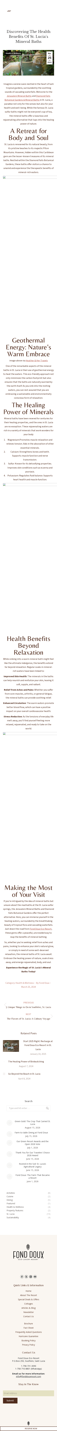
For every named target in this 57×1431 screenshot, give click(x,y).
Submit (10, 1400)
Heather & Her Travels (37, 360)
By (42, 983)
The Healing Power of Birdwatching (26, 1061)
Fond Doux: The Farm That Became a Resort (32, 1176)
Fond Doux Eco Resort (41, 929)
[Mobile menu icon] (9, 11)
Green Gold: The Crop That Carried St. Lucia (32, 1122)
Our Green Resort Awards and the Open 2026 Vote (33, 1142)
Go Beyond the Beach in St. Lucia (24, 1073)
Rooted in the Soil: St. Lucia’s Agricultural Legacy (32, 1165)
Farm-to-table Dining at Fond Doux (31, 1132)
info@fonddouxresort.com (28, 1376)
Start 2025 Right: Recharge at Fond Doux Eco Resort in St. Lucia (38, 1045)
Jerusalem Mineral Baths (19, 96)
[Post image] (11, 1046)
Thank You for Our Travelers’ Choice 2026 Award (32, 1154)
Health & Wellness (13, 53)
